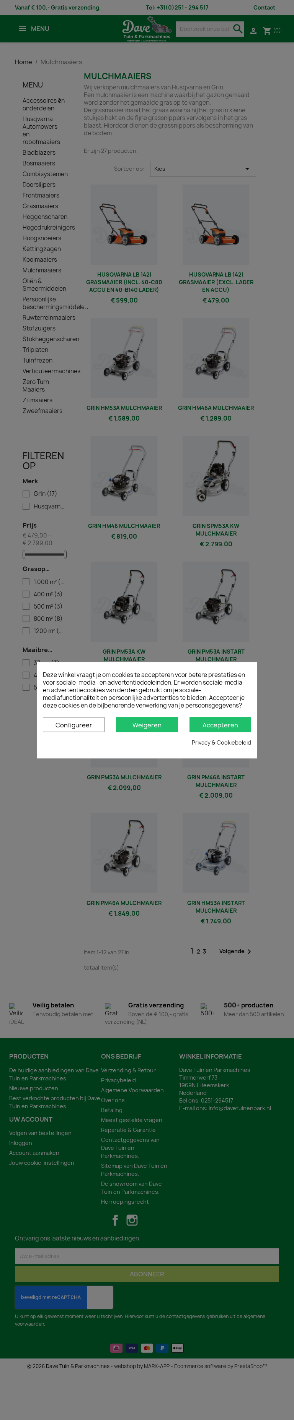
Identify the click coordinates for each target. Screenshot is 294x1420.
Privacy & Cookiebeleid (221, 742)
